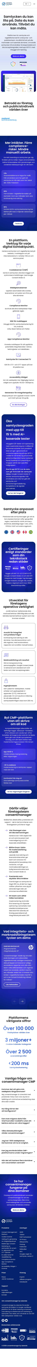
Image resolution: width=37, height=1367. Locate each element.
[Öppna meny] (34, 4)
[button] (22, 1001)
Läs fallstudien (12, 985)
